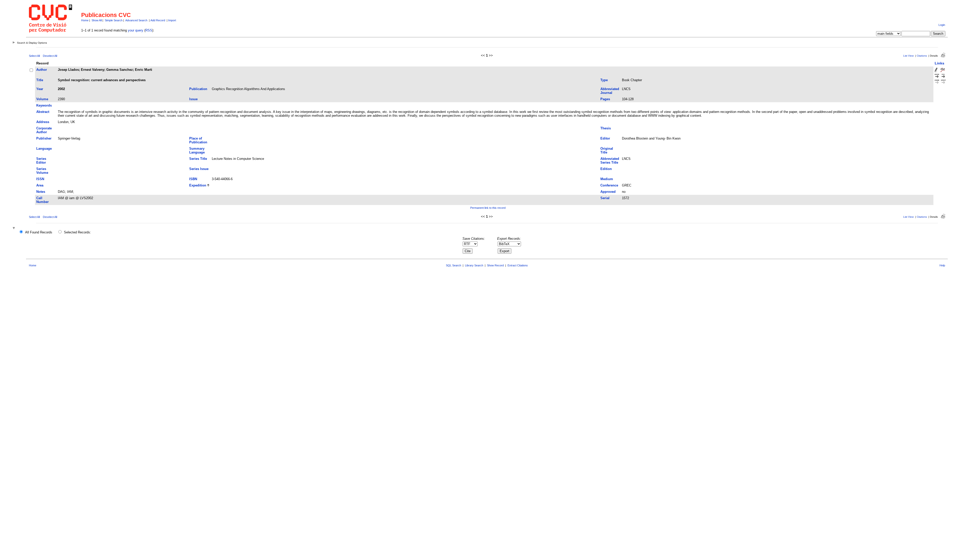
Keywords (44, 105)
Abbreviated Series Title (609, 160)
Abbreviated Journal (609, 91)
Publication (198, 89)
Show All (97, 20)
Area (39, 185)
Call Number (42, 200)
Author (41, 70)
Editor (605, 138)
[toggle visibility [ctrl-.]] (14, 228)
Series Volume (42, 171)
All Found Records (38, 232)
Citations (922, 55)
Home (85, 20)
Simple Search (114, 20)
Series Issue (198, 169)
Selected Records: (77, 232)
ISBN (193, 179)
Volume (42, 99)
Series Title (198, 159)
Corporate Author (44, 130)
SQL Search (453, 265)
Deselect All (50, 55)
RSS (148, 30)
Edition (606, 169)
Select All (34, 55)
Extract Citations (518, 265)
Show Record (495, 265)
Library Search (474, 265)
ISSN (40, 179)
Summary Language (197, 150)
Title (39, 80)
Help (942, 265)
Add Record (157, 20)
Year (39, 89)
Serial (605, 198)
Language (44, 148)
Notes (40, 192)
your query (135, 30)
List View (908, 55)
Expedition (197, 185)
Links (939, 63)
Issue (193, 99)
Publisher (43, 138)
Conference (609, 185)
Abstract (42, 112)
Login (941, 24)
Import (172, 20)
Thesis (605, 128)
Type (604, 80)
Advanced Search (136, 20)
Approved (608, 192)
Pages (605, 99)
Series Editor (41, 160)
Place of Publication (198, 140)
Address (42, 122)
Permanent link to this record (488, 207)
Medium (606, 179)
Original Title (606, 150)
